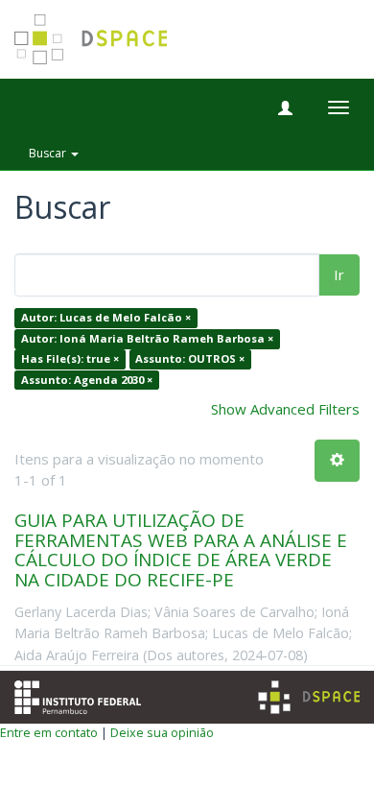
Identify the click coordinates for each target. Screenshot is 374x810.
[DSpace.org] (309, 697)
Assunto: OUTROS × (190, 359)
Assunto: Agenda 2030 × (86, 379)
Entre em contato (49, 732)
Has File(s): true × (70, 359)
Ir (339, 274)
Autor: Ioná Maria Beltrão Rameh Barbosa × (147, 338)
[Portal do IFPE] (77, 695)
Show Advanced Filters (285, 408)
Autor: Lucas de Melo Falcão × (106, 318)
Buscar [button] (49, 153)
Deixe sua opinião (162, 732)
